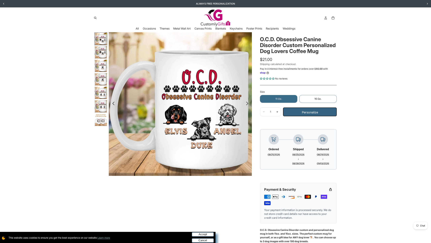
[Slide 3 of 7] (101, 66)
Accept (203, 234)
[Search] (95, 18)
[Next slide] (427, 3)
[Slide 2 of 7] (101, 52)
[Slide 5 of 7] (101, 93)
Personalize (310, 112)
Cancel (202, 240)
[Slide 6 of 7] (101, 106)
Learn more (103, 237)
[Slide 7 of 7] (101, 120)
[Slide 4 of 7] (101, 79)
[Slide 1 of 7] (101, 39)
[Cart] (333, 18)
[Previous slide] (3, 3)
